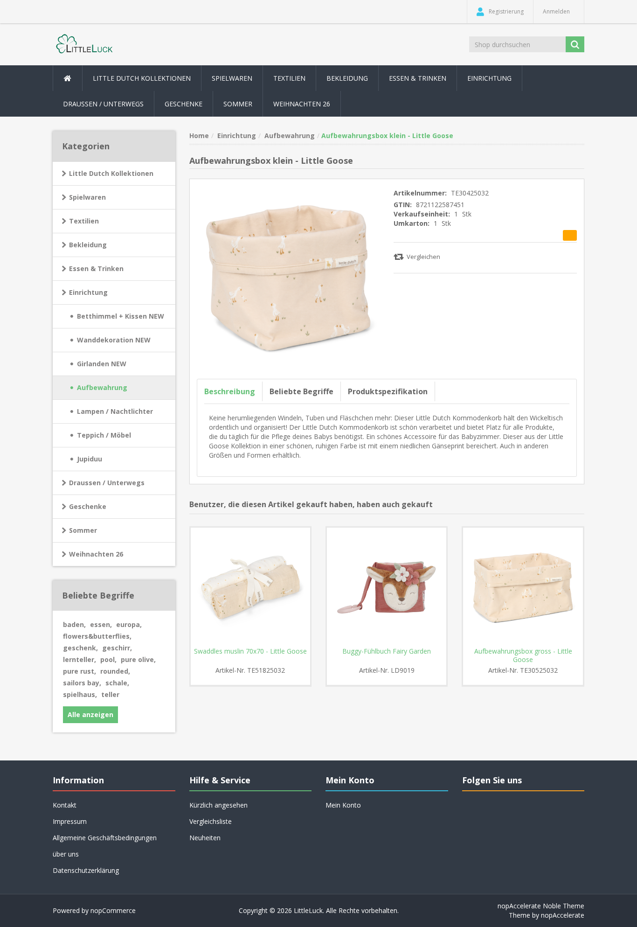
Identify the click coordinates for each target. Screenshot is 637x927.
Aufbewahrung (102, 387)
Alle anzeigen (90, 714)
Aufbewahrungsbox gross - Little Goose (523, 655)
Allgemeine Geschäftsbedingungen (105, 837)
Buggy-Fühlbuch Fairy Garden (386, 651)
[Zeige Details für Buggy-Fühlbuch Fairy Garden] (387, 587)
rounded (115, 671)
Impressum (70, 821)
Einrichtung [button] (489, 78)
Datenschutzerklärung (86, 870)
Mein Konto (343, 805)
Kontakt (64, 805)
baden (74, 624)
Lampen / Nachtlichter (115, 411)
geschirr (117, 647)
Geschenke (183, 103)
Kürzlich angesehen (218, 805)
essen (101, 624)
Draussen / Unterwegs (107, 482)
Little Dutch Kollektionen (111, 173)
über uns (66, 854)
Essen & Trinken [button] (417, 78)
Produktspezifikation (388, 391)
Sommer (83, 530)
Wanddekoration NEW (114, 339)
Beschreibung (229, 391)
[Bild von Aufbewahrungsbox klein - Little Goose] (288, 276)
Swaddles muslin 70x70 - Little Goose (250, 651)
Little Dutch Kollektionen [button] (142, 78)
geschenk (80, 647)
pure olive (138, 659)
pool (108, 659)
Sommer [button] (237, 103)
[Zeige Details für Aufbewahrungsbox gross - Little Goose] (523, 587)
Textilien (84, 220)
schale (117, 682)
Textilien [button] (289, 78)
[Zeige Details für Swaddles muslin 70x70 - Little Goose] (250, 587)
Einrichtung (88, 292)
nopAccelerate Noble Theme (541, 905)
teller (110, 694)
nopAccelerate (562, 915)
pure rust (79, 671)
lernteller (79, 659)
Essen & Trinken (96, 268)
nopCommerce (113, 910)
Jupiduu (89, 458)
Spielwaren (87, 197)
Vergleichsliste (210, 821)
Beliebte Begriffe (301, 391)
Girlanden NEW (101, 363)
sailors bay (82, 682)
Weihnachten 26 (301, 103)
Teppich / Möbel (104, 435)
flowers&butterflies (97, 636)
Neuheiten (205, 837)
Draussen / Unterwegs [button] (103, 103)
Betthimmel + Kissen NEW (120, 316)
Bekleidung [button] (347, 78)
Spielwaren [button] (232, 78)
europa (129, 624)
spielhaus (80, 694)
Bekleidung (88, 244)
